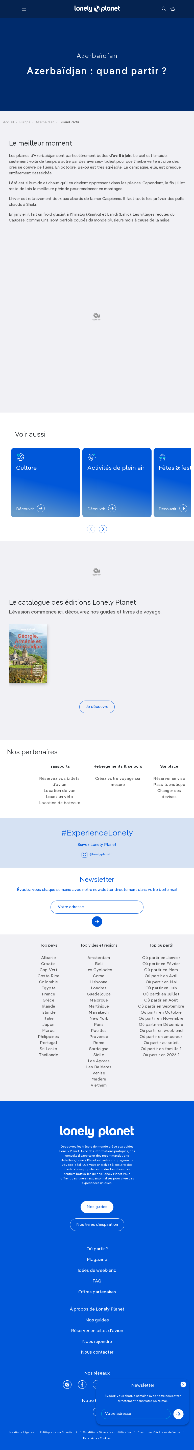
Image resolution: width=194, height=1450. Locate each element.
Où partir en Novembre (161, 1019)
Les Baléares (99, 1067)
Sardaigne (99, 1049)
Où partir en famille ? (161, 1049)
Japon (48, 1025)
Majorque (99, 1000)
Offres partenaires (97, 1292)
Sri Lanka (48, 1049)
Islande (48, 1013)
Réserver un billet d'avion (97, 1331)
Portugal (48, 1043)
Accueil (8, 122)
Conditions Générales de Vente (159, 1432)
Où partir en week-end (161, 1031)
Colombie (48, 982)
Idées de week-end (97, 1270)
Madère (98, 1079)
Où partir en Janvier (161, 958)
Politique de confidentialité (58, 1432)
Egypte (48, 988)
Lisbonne (99, 982)
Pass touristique (169, 785)
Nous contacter (97, 1352)
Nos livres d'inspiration (97, 1225)
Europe (24, 122)
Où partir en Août (161, 1000)
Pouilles (99, 1031)
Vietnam (99, 1086)
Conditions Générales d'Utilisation (107, 1432)
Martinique (99, 1007)
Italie (48, 1019)
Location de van (60, 791)
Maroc (48, 1031)
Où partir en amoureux (161, 1037)
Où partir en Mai (161, 982)
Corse (99, 976)
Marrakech (99, 1013)
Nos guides (97, 1207)
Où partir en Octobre (161, 1013)
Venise (98, 1073)
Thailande (48, 1055)
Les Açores (99, 1061)
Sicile (98, 1055)
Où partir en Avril (161, 976)
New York (98, 1019)
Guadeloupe (99, 994)
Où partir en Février (161, 964)
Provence (98, 1037)
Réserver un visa (169, 779)
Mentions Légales (21, 1432)
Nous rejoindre (97, 1341)
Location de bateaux (59, 803)
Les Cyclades (98, 970)
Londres (99, 988)
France (48, 994)
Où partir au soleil (161, 1043)
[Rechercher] (164, 9)
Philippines (48, 1037)
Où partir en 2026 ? (161, 1055)
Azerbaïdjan (97, 56)
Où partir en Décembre (161, 1025)
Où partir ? (97, 1249)
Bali (99, 964)
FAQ (97, 1281)
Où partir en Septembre (161, 1007)
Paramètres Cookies (97, 1438)
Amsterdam (98, 958)
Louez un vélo (59, 797)
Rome (99, 1043)
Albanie (48, 958)
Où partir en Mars (161, 970)
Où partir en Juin (161, 988)
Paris (99, 1025)
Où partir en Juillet (161, 994)
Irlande (48, 1007)
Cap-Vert (48, 970)
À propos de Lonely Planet (97, 1309)
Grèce (49, 1000)
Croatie (48, 964)
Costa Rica (48, 976)
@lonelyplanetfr (101, 854)
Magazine (97, 1259)
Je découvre (97, 707)
